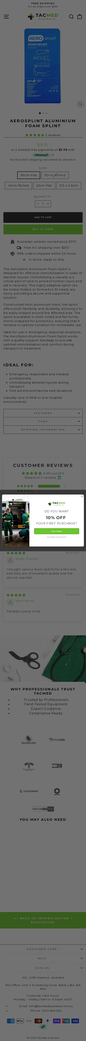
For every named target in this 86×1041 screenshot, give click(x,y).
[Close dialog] (82, 496)
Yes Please (56, 531)
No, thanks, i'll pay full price (56, 537)
